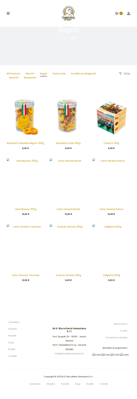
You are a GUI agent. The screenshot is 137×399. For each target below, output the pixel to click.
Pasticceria (59, 73)
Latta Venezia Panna (111, 209)
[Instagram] (76, 391)
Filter (126, 74)
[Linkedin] (61, 391)
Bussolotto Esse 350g (68, 143)
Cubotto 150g (111, 143)
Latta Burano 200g (25, 209)
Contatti (12, 356)
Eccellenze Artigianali (83, 73)
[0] (117, 13)
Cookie (123, 330)
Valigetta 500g (111, 275)
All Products (13, 73)
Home (63, 38)
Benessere (30, 77)
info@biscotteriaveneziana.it (69, 353)
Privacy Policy (120, 323)
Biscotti (30, 73)
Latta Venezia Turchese (25, 275)
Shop (11, 342)
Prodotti (12, 335)
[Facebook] (69, 391)
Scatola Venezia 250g (68, 275)
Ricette (11, 349)
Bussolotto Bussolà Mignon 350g (25, 143)
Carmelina (13, 322)
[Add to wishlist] (40, 96)
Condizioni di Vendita (116, 337)
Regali (43, 73)
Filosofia (12, 328)
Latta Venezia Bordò (68, 209)
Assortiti (13, 77)
